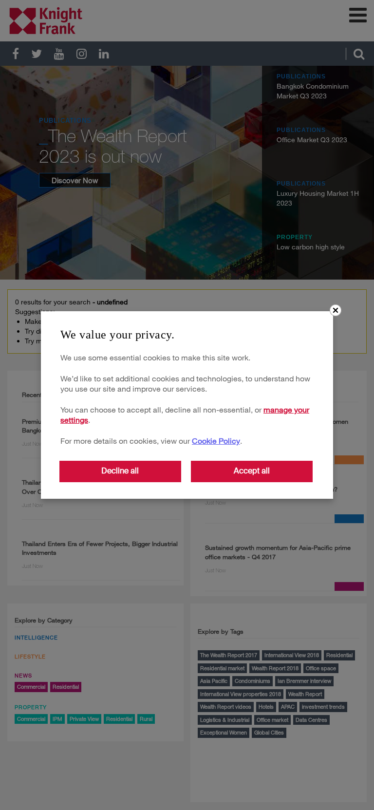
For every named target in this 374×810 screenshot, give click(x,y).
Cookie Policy (216, 440)
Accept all (252, 471)
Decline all (120, 471)
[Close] (335, 310)
